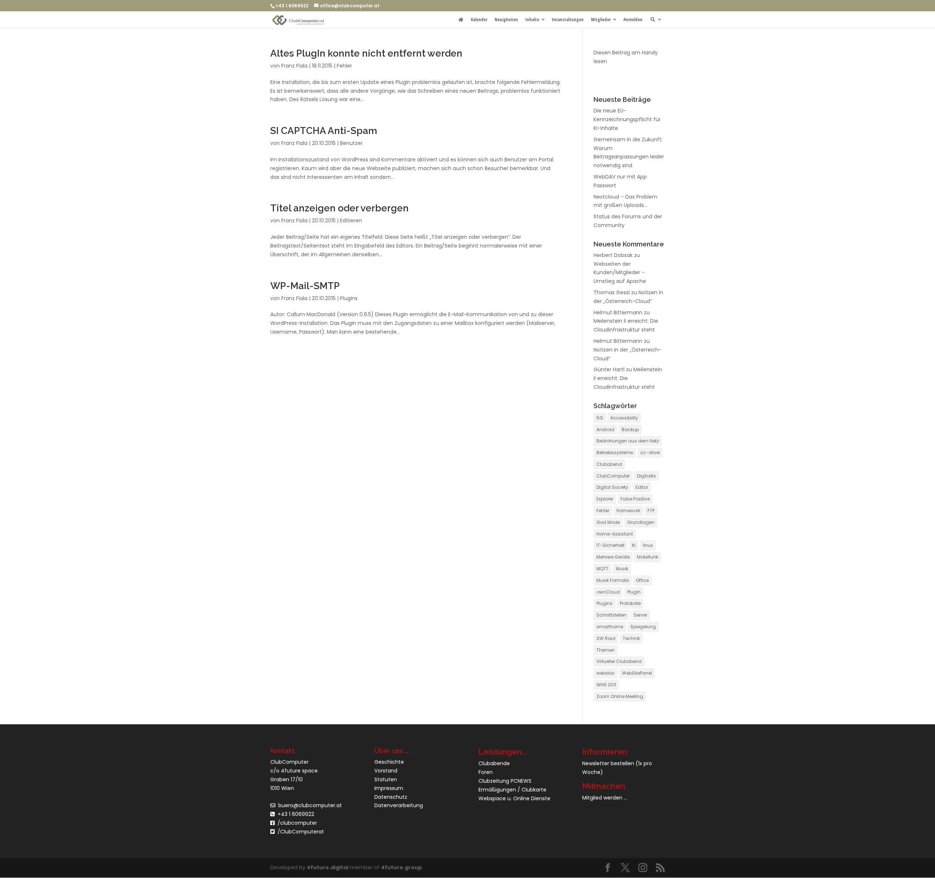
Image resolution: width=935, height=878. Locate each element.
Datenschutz (390, 797)
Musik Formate (612, 580)
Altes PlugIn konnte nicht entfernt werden (366, 53)
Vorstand (385, 770)
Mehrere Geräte (613, 557)
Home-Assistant (614, 534)
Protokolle (630, 603)
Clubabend (609, 464)
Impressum (388, 788)
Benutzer (351, 143)
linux (648, 545)
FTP (651, 510)
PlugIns (349, 298)
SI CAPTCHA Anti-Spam (323, 130)
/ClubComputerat (301, 831)
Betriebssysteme (614, 452)
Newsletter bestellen (608, 763)
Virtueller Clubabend (619, 661)
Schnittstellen (611, 615)
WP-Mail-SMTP (305, 285)
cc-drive (650, 452)
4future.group (401, 867)
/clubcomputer (296, 823)
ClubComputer (613, 476)
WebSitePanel (637, 673)
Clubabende (494, 763)
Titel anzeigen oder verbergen (339, 208)
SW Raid (605, 638)
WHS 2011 (606, 685)
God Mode (608, 522)
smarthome (609, 627)
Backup (630, 429)
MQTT (602, 568)
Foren (485, 772)
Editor (642, 487)
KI (634, 545)
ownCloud (608, 592)
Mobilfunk (647, 557)
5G (599, 418)
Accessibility (624, 418)
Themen (605, 650)
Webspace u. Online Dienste (514, 798)
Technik (631, 638)
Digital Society (612, 487)
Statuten (385, 779)
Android (605, 429)
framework (628, 510)
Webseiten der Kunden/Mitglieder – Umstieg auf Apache (620, 272)
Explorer (604, 499)
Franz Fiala (294, 65)
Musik (622, 568)
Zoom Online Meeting (619, 696)
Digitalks (646, 476)
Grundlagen (640, 522)
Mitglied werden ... (604, 797)
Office (642, 580)
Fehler (344, 65)
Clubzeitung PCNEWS (504, 781)
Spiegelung (643, 627)
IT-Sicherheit (610, 545)
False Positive (635, 499)
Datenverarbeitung (398, 805)
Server (640, 615)
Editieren (351, 220)
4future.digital (327, 867)
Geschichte (389, 762)
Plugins (604, 603)
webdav (605, 673)
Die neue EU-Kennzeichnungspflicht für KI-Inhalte (627, 119)
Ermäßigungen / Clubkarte (512, 789)
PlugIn (634, 592)
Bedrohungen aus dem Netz (627, 441)
